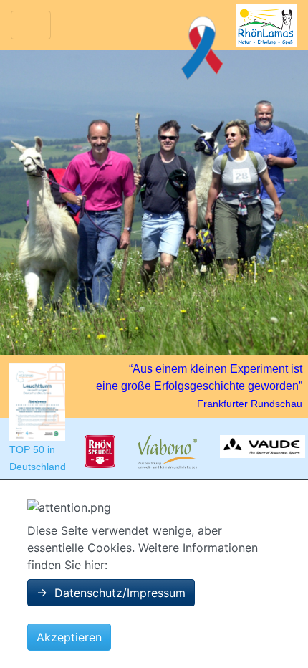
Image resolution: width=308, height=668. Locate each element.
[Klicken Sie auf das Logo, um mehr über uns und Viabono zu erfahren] (167, 452)
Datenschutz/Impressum (111, 593)
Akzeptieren (69, 637)
